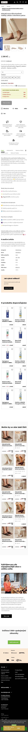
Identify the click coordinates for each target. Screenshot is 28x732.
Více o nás (6, 616)
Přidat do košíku (6, 103)
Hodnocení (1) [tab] (10, 150)
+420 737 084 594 (4, 709)
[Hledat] (17, 2)
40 (17, 448)
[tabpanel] (7, 337)
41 (18, 473)
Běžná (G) (18, 267)
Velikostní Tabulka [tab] (15, 153)
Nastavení (14, 725)
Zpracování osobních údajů (21, 678)
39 (2, 448)
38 (15, 448)
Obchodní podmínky (19, 676)
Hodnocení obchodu (5, 680)
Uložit (4, 115)
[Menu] (25, 2)
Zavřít (23, 115)
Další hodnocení (14, 642)
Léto (19, 257)
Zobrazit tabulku (8, 288)
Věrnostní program (5, 670)
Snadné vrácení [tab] (4, 153)
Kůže (17, 260)
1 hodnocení (8, 61)
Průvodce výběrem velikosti (5, 673)
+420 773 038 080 (4, 699)
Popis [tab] (2, 150)
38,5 (20, 471)
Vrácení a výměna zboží (6, 678)
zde (23, 722)
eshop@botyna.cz (5, 717)
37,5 (16, 471)
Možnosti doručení (22, 86)
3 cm (17, 255)
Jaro (16, 257)
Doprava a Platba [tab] (19, 150)
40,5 (16, 473)
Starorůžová (18, 252)
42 (2, 472)
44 (19, 448)
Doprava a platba (4, 676)
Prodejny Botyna (18, 670)
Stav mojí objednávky (19, 674)
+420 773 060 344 (4, 715)
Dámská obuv (18, 250)
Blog (2, 682)
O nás (16, 672)
